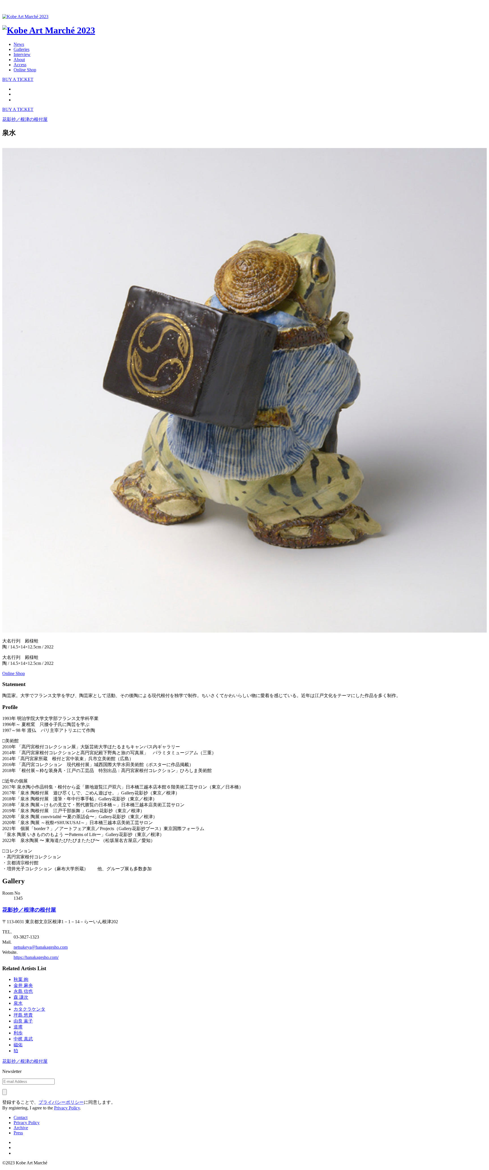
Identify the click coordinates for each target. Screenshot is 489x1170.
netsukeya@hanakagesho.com (41, 947)
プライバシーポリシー (61, 1102)
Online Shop (25, 69)
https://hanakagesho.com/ (36, 957)
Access (20, 64)
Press (18, 1132)
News (19, 44)
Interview (22, 54)
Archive (21, 1127)
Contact (20, 1117)
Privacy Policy (67, 1107)
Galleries (21, 49)
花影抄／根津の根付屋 (29, 910)
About (19, 59)
